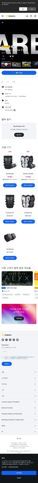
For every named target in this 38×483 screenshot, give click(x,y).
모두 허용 (19, 473)
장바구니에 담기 (9, 185)
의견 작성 (19, 318)
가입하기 (6, 364)
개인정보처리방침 (22, 357)
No (32, 9)
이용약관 (13, 357)
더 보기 (19, 478)
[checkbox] (2, 357)
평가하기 (19, 135)
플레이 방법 (19, 73)
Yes (23, 9)
